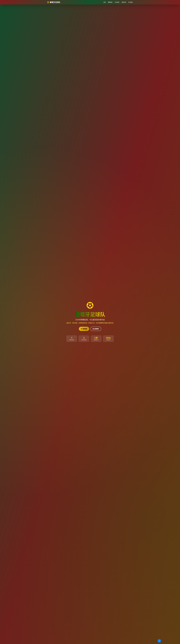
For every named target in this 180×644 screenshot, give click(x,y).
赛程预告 (110, 2)
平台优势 (117, 2)
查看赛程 (96, 329)
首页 (105, 2)
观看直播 (84, 329)
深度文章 (124, 2)
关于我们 (130, 2)
